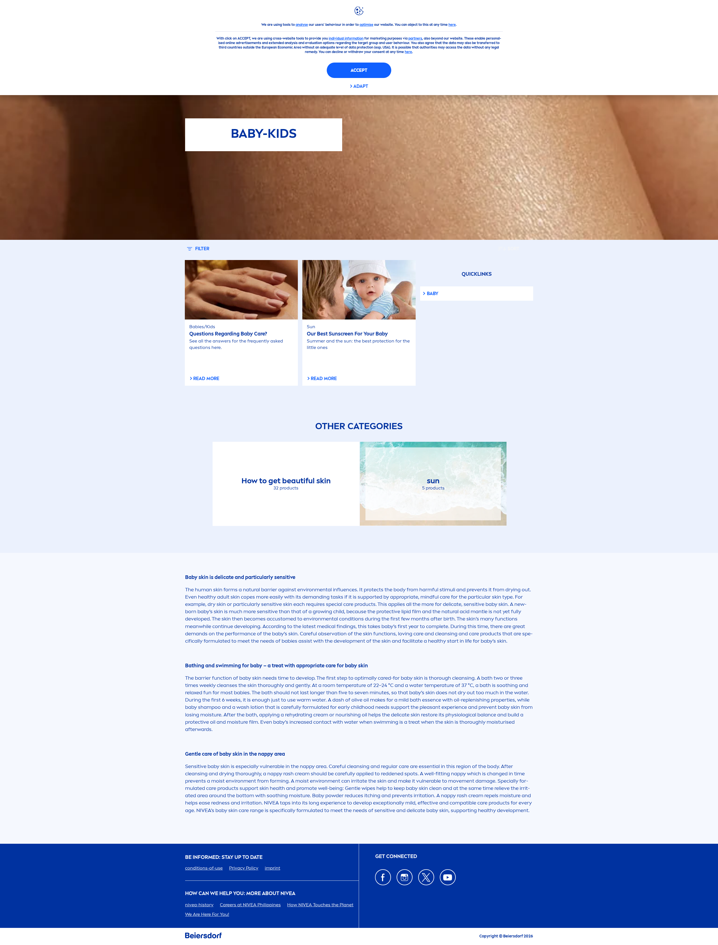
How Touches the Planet (320, 904)
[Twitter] (426, 877)
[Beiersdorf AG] (203, 936)
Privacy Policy (243, 868)
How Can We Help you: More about (240, 893)
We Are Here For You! (207, 914)
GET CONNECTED (396, 856)
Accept (359, 70)
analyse (302, 25)
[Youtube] (448, 877)
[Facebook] (383, 877)
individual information (346, 38)
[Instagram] (405, 877)
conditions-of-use (204, 868)
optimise (366, 25)
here (452, 25)
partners (415, 38)
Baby (432, 293)
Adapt (360, 86)
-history (199, 904)
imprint (272, 868)
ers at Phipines (250, 904)
